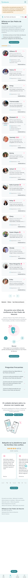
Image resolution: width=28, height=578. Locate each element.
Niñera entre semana (7, 505)
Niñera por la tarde (20, 500)
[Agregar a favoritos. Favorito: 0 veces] (24, 70)
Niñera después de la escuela (8, 503)
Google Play (19, 414)
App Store (10, 414)
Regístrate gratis (14, 42)
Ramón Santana (5, 514)
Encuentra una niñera (7, 498)
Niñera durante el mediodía (8, 500)
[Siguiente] (17, 296)
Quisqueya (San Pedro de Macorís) (10, 512)
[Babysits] (5, 2)
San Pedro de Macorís (7, 510)
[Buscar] (3, 17)
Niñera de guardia (14, 502)
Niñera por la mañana (18, 498)
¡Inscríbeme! (14, 488)
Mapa (14, 571)
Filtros (23, 17)
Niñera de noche (6, 502)
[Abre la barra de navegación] (25, 2)
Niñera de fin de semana (18, 505)
